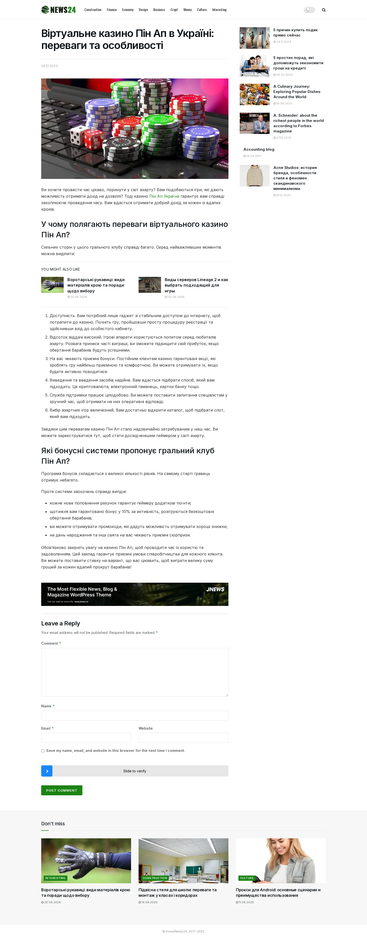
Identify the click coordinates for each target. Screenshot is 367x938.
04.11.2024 (283, 41)
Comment (51, 643)
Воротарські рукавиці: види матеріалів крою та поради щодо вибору (96, 285)
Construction (92, 9)
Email (47, 728)
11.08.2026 (246, 902)
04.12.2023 (49, 66)
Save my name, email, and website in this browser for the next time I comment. (115, 750)
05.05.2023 (284, 74)
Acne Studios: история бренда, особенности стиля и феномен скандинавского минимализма (295, 178)
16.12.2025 (283, 195)
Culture (202, 9)
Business (159, 9)
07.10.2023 (283, 137)
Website (146, 728)
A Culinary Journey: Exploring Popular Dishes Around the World (297, 91)
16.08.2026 (149, 902)
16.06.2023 (284, 103)
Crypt (174, 9)
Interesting (219, 9)
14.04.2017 (253, 156)
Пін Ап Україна (164, 196)
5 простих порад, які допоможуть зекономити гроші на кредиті (298, 62)
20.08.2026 (78, 297)
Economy (127, 9)
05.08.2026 (175, 297)
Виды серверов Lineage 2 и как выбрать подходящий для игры (196, 285)
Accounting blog (258, 149)
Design (143, 9)
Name (48, 706)
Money (187, 9)
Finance (112, 9)
